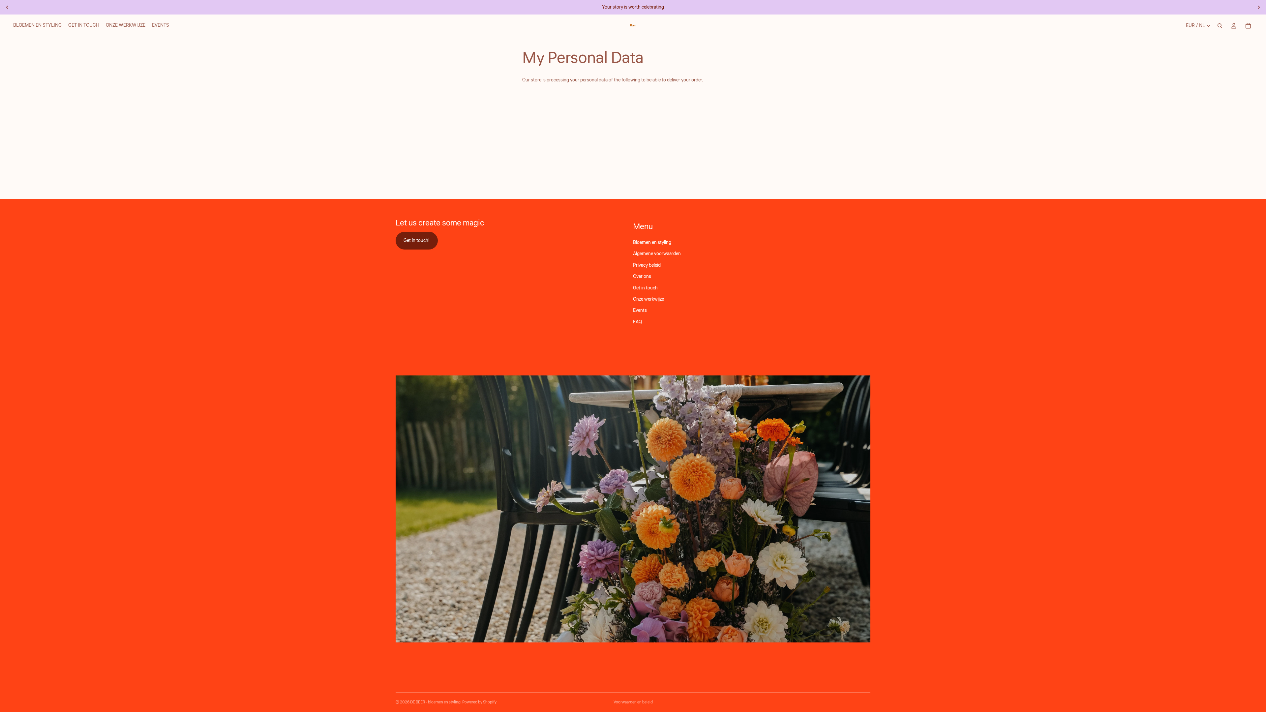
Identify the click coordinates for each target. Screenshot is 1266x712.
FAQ (637, 321)
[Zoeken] (1220, 25)
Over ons (642, 276)
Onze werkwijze (648, 299)
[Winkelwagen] (1248, 25)
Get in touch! (417, 240)
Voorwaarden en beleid (633, 702)
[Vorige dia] (7, 7)
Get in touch (645, 287)
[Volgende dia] (1258, 7)
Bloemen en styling (652, 242)
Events (640, 310)
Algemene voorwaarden (657, 254)
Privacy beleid (647, 265)
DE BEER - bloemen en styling (435, 702)
